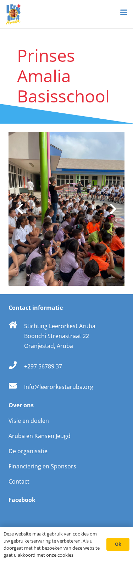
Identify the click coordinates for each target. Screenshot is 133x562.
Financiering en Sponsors (42, 466)
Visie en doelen (29, 421)
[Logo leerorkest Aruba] (13, 14)
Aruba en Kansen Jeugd (40, 436)
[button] (124, 12)
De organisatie (28, 451)
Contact (19, 481)
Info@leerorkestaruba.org (58, 387)
